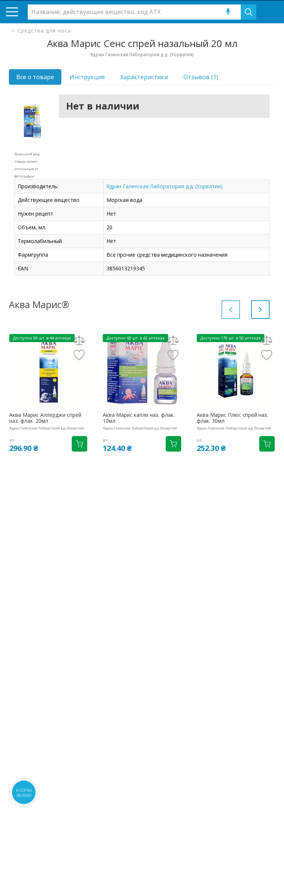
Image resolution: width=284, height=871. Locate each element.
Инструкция (87, 77)
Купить (79, 444)
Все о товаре (35, 77)
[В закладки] (34, 123)
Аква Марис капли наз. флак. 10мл (139, 418)
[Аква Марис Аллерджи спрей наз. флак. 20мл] (48, 369)
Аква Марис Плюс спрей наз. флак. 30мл (232, 418)
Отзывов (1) (200, 77)
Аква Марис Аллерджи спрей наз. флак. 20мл (45, 418)
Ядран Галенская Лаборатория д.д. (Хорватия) (164, 186)
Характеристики (144, 77)
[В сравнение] (34, 108)
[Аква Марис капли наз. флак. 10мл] (142, 369)
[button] (260, 309)
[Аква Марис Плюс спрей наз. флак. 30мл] (236, 369)
